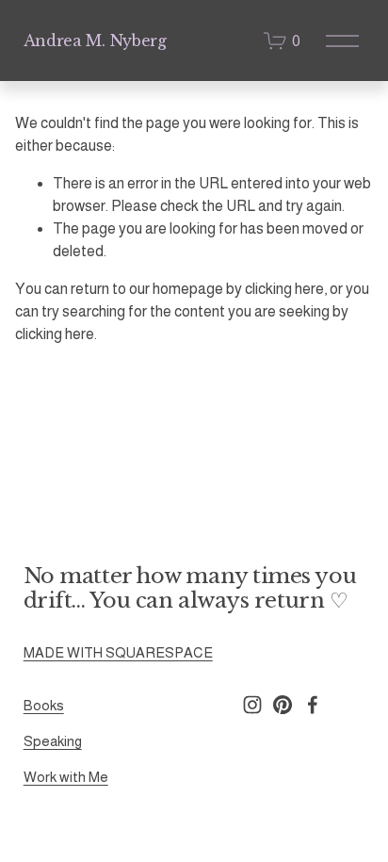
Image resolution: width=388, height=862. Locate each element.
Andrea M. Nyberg (95, 40)
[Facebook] (312, 704)
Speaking (53, 741)
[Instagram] (252, 704)
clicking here (284, 289)
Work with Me (66, 777)
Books (44, 705)
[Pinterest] (282, 704)
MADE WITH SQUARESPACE (118, 652)
